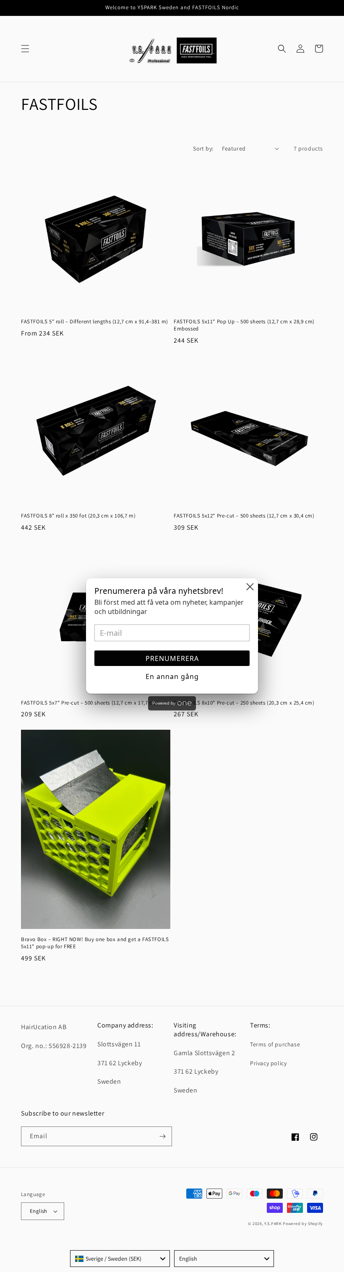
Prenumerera (172, 658)
